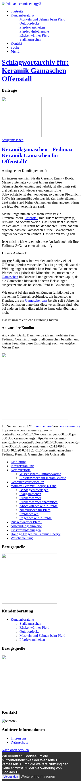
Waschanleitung (22, 538)
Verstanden (11, 776)
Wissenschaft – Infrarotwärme (40, 474)
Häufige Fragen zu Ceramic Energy (35, 534)
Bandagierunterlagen (33, 490)
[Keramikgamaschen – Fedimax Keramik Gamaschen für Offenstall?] (22, 136)
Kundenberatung (22, 619)
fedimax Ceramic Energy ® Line (33, 486)
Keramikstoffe (21, 470)
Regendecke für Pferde (35, 518)
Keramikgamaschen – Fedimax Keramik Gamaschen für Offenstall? (37, 155)
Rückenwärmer (30, 498)
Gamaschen (10, 277)
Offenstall (31, 218)
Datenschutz (19, 742)
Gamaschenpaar (36, 300)
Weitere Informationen (38, 776)
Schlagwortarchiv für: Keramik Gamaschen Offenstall (35, 70)
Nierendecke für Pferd (34, 510)
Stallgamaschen (30, 39)
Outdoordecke (29, 23)
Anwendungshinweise (26, 526)
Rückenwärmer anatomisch (38, 502)
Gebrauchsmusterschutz (27, 482)
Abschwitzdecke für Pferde (38, 506)
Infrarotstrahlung (22, 466)
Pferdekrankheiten (32, 27)
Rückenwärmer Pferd (34, 35)
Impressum (18, 738)
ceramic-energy (69, 426)
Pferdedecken (29, 514)
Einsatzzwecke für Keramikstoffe (42, 478)
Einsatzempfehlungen (26, 530)
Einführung (19, 462)
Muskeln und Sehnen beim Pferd (42, 19)
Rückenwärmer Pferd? (26, 522)
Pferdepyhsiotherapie (34, 31)
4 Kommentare (41, 426)
